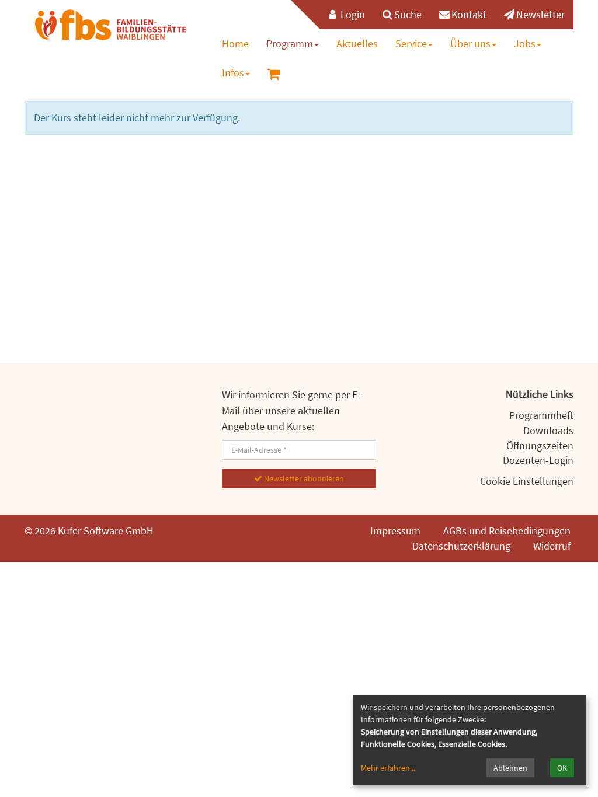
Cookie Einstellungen (526, 481)
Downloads (548, 430)
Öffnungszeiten (539, 445)
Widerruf (552, 546)
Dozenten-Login (538, 460)
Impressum (395, 530)
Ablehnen (510, 768)
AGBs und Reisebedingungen (507, 530)
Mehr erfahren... (388, 768)
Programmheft (541, 415)
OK (562, 768)
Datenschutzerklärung (461, 546)
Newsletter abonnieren (303, 478)
